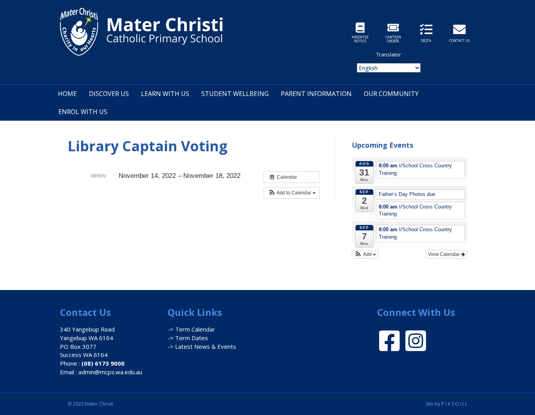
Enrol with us (82, 111)
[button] (292, 192)
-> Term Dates (188, 338)
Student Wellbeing (235, 93)
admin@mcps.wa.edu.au (110, 372)
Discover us (109, 93)
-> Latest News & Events (202, 346)
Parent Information (316, 93)
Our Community (391, 93)
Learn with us (165, 93)
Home (67, 93)
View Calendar (444, 254)
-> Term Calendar (191, 329)
